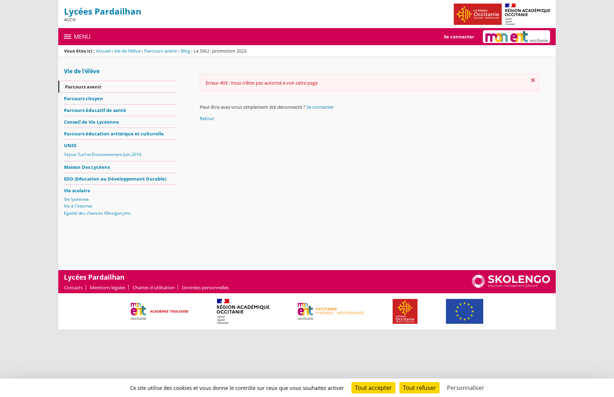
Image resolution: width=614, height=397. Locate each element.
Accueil (103, 51)
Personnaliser (465, 388)
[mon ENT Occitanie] (516, 36)
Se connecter (459, 36)
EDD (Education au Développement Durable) (115, 179)
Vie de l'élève (127, 51)
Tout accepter (373, 388)
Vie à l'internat (78, 206)
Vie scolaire (77, 190)
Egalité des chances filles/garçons (97, 213)
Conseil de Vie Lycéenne (91, 122)
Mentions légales (107, 287)
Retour (207, 118)
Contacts (73, 287)
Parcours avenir (160, 51)
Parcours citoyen (83, 98)
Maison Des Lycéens (87, 167)
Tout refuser (419, 388)
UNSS (70, 145)
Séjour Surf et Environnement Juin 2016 (102, 154)
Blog (185, 51)
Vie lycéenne (76, 199)
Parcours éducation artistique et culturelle (114, 133)
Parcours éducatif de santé (95, 110)
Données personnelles (205, 287)
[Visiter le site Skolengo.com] (511, 286)
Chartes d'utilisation (154, 287)
